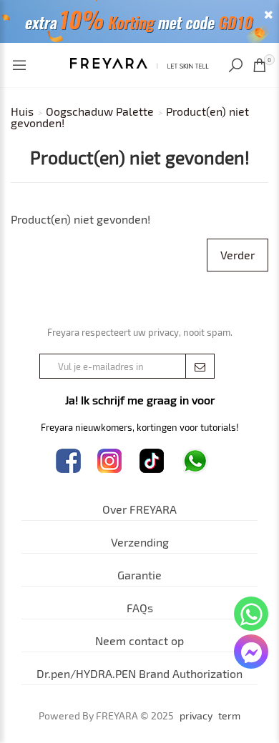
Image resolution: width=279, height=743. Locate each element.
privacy (196, 716)
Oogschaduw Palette (100, 111)
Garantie (139, 575)
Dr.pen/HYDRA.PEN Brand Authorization (139, 673)
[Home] (140, 61)
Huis (22, 111)
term (229, 716)
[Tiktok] (152, 461)
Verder (237, 254)
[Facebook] (68, 461)
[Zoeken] (237, 65)
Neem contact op (139, 640)
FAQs (140, 607)
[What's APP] (195, 461)
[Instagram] (109, 461)
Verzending (140, 542)
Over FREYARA (139, 509)
